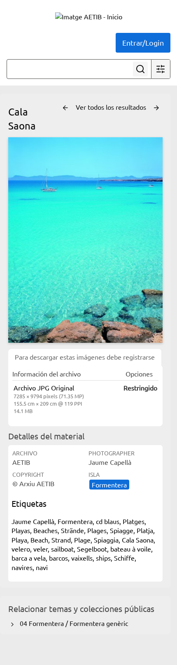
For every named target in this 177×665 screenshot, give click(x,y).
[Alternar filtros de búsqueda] (160, 69)
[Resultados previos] (65, 108)
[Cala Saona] (85, 240)
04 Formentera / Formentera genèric (72, 623)
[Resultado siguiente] (156, 108)
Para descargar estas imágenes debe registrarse (85, 357)
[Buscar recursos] (140, 69)
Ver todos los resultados (112, 107)
